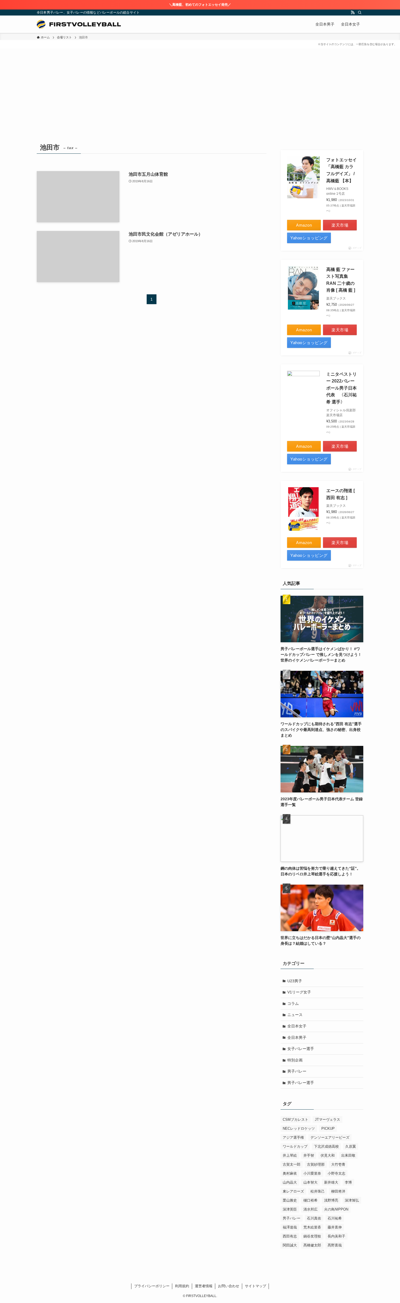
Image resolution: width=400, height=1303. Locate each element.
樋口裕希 (310, 1200)
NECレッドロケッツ (299, 1128)
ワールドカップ (295, 1146)
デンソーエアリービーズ (329, 1137)
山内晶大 (290, 1182)
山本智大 (310, 1182)
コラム (293, 1003)
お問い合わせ (228, 1286)
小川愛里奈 (312, 1173)
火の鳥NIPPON (336, 1209)
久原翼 (350, 1146)
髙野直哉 (335, 1245)
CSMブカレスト (295, 1119)
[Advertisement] (200, 100)
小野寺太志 (336, 1173)
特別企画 (295, 1060)
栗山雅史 (290, 1200)
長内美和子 (336, 1236)
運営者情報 (204, 1286)
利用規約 (182, 1286)
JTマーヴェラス (327, 1119)
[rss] (352, 13)
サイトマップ (255, 1286)
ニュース (295, 1014)
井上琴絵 (290, 1155)
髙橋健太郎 (312, 1245)
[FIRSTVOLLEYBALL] (79, 24)
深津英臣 (290, 1209)
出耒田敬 (348, 1155)
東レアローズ (293, 1191)
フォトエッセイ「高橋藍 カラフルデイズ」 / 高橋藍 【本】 (341, 170)
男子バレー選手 (300, 1082)
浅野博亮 (331, 1200)
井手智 (308, 1155)
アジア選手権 (293, 1137)
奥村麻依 (290, 1173)
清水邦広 (310, 1209)
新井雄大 (331, 1182)
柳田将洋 (338, 1191)
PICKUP (328, 1128)
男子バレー (296, 1071)
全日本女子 (296, 1026)
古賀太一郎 (291, 1164)
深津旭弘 (352, 1200)
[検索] (359, 13)
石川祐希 (335, 1218)
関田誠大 (290, 1245)
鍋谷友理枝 (312, 1236)
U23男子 (294, 981)
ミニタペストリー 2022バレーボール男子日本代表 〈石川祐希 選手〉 (341, 388)
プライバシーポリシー (152, 1286)
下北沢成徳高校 (326, 1146)
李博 (348, 1182)
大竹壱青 (338, 1164)
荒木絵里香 (312, 1227)
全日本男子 (296, 1037)
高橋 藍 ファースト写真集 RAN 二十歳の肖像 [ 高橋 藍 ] (340, 280)
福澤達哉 (290, 1227)
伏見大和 (328, 1155)
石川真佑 (314, 1218)
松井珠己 (317, 1191)
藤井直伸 (335, 1227)
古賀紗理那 (316, 1164)
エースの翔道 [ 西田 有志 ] (340, 494)
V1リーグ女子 (299, 992)
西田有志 (290, 1236)
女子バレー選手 (300, 1048)
